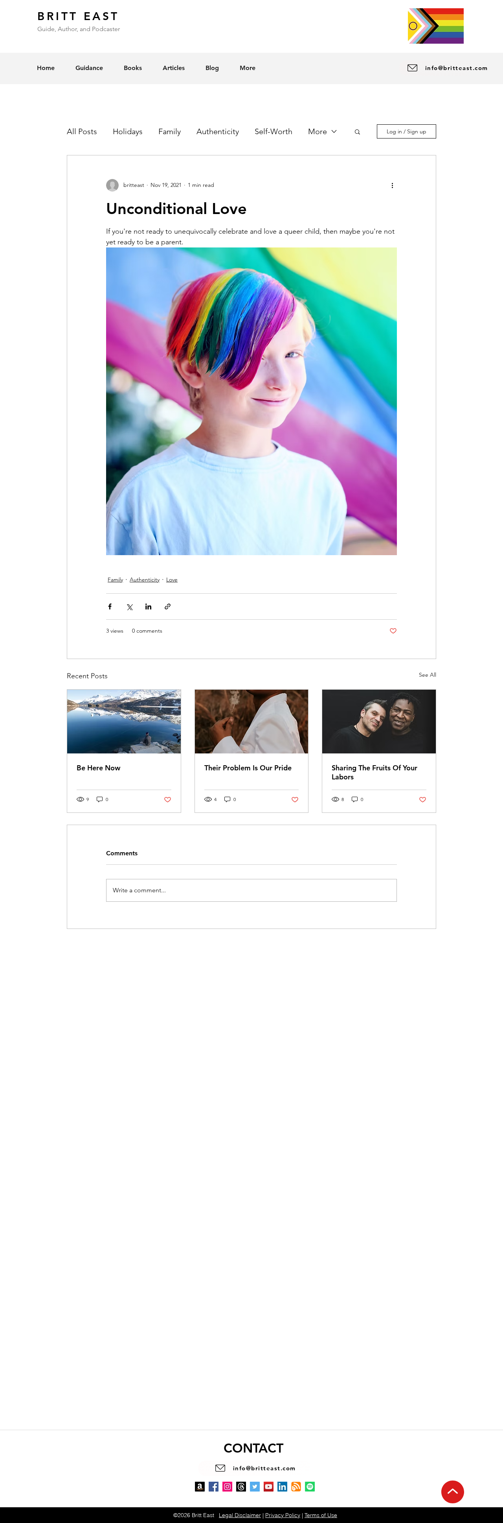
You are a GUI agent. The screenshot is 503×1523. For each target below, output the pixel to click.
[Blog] (296, 1487)
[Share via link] (167, 606)
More (317, 131)
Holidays (128, 131)
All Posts (82, 131)
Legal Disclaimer (240, 1515)
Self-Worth (273, 131)
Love (172, 579)
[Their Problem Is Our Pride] (251, 721)
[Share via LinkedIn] (148, 606)
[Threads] (241, 1487)
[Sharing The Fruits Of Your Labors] (379, 721)
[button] (357, 131)
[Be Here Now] (124, 721)
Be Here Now (98, 767)
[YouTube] (269, 1487)
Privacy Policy (282, 1515)
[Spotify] (310, 1487)
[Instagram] (227, 1487)
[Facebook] (213, 1487)
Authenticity (217, 131)
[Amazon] (200, 1487)
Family (169, 131)
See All (427, 674)
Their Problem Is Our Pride (248, 767)
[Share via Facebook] (110, 606)
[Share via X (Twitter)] (129, 606)
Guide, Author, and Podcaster (78, 29)
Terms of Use (321, 1515)
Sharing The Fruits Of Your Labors (374, 772)
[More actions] (392, 185)
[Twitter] (255, 1487)
